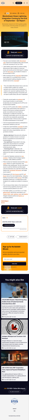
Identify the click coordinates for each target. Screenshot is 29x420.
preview (19, 177)
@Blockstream (6, 192)
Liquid (19, 194)
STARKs (20, 107)
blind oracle (10, 71)
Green (8, 194)
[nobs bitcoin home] (3, 3)
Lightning (16, 194)
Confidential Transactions (15, 170)
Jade (12, 194)
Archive (3, 202)
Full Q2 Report (5, 201)
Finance (5, 194)
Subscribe (18, 2)
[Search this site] (13, 3)
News (8, 13)
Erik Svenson (16, 174)
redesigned (18, 75)
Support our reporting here (14, 55)
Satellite (26, 194)
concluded (20, 126)
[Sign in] (24, 3)
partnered (20, 99)
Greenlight (16, 80)
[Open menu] (27, 3)
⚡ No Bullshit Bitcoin (9, 225)
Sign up (14, 408)
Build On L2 (21, 196)
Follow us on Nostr (14, 391)
